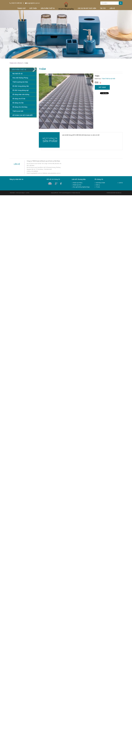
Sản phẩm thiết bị (48, 8)
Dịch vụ (98, 185)
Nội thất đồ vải (17, 74)
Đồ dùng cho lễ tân (18, 99)
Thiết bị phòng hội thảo (20, 82)
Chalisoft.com (118, 192)
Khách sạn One (77, 185)
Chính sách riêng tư (20, 192)
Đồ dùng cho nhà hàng (19, 107)
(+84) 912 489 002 (16, 3)
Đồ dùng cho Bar (18, 103)
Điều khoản (12, 192)
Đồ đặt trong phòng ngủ (20, 90)
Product (20, 63)
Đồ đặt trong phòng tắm (20, 86)
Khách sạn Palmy (77, 182)
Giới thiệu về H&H (100, 182)
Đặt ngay (102, 87)
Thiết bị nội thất (110, 78)
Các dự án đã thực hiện (87, 8)
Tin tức (103, 8)
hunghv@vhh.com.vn (33, 3)
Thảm (103, 78)
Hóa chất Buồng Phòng (20, 78)
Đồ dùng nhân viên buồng (20, 94)
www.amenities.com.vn (54, 173)
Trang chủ (21, 8)
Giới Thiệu (33, 8)
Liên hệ (112, 8)
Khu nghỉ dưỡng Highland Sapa (81, 187)
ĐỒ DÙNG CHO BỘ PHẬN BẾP (22, 115)
